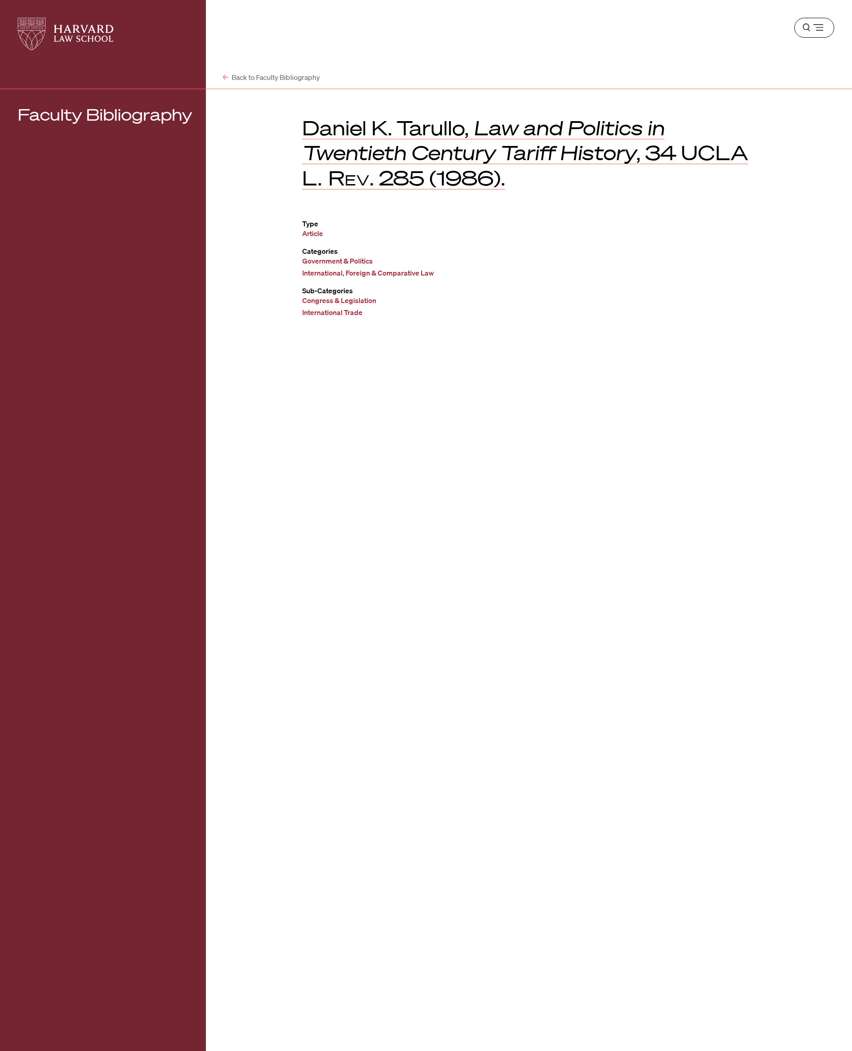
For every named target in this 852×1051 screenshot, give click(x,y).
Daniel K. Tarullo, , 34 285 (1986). (525, 152)
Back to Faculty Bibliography (275, 77)
